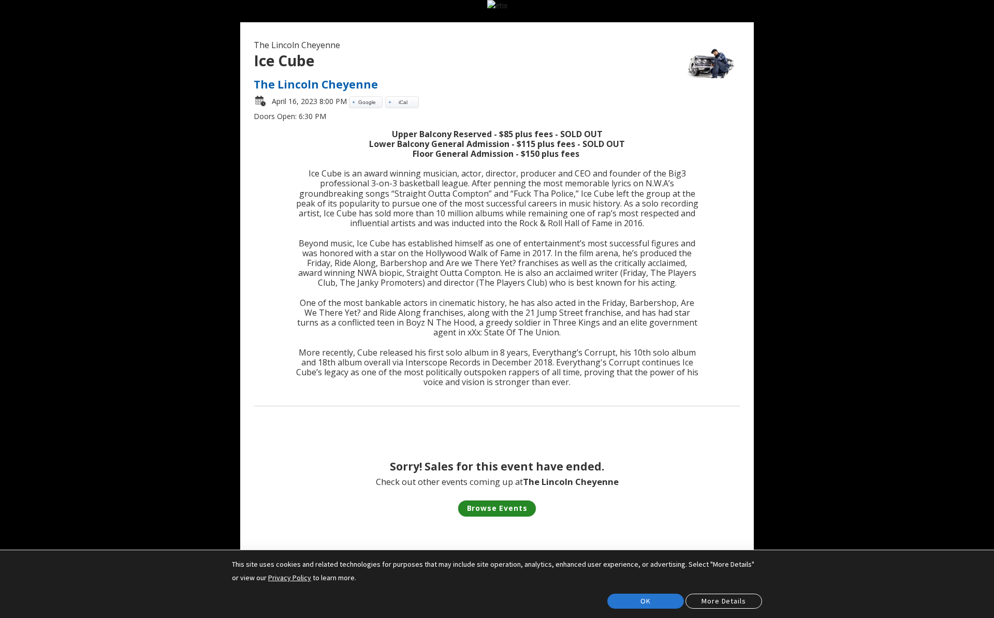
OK (645, 601)
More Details (723, 601)
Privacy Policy (289, 577)
